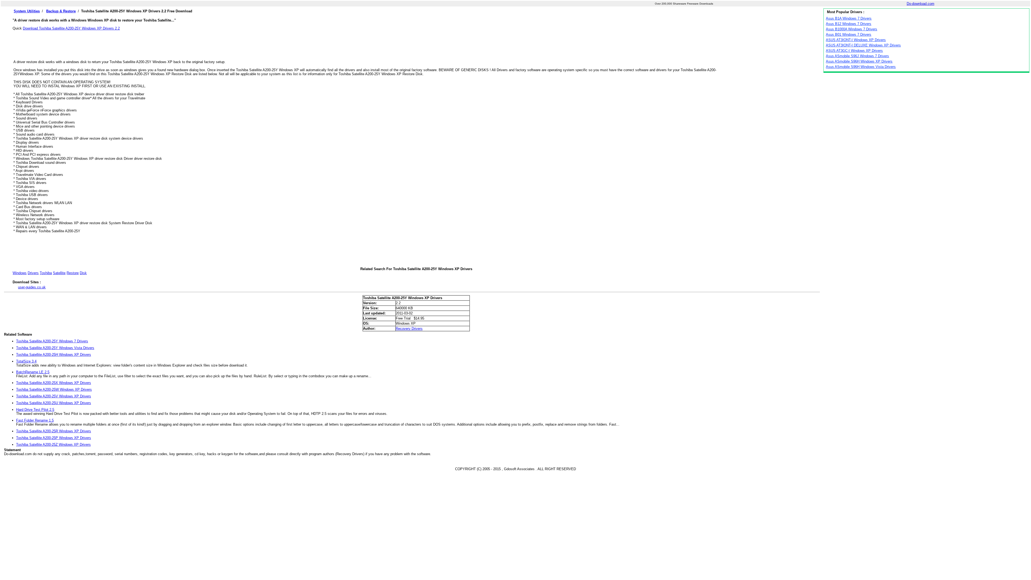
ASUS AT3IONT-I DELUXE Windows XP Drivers (863, 45)
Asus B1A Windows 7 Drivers (849, 18)
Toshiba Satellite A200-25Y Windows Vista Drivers (55, 348)
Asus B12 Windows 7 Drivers (848, 24)
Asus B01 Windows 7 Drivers (848, 34)
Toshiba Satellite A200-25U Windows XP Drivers (53, 403)
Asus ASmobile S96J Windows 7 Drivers (857, 56)
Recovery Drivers (409, 329)
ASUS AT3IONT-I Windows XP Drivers (856, 40)
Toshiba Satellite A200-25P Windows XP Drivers (53, 438)
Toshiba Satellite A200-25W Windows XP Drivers (54, 389)
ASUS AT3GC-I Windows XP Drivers (854, 51)
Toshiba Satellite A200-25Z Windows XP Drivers (53, 445)
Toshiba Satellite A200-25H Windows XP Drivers (53, 355)
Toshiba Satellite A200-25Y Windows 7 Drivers (52, 341)
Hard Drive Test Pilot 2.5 (35, 410)
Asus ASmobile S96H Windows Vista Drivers (861, 67)
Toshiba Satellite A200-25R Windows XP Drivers (53, 431)
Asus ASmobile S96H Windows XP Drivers (859, 61)
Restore (73, 273)
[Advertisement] (416, 42)
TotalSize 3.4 (26, 361)
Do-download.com (920, 4)
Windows (20, 273)
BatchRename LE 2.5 (32, 372)
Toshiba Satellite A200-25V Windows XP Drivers (53, 396)
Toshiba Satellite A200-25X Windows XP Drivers (53, 383)
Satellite (59, 273)
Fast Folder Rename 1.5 (35, 420)
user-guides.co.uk (32, 287)
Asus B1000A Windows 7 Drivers (851, 29)
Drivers (33, 273)
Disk (83, 273)
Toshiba (46, 273)
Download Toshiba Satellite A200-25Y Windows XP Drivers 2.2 (71, 28)
